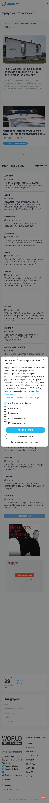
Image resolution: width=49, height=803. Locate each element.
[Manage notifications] (43, 797)
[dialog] (24, 401)
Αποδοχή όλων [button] (25, 430)
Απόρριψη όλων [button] (25, 436)
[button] (24, 398)
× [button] (44, 359)
